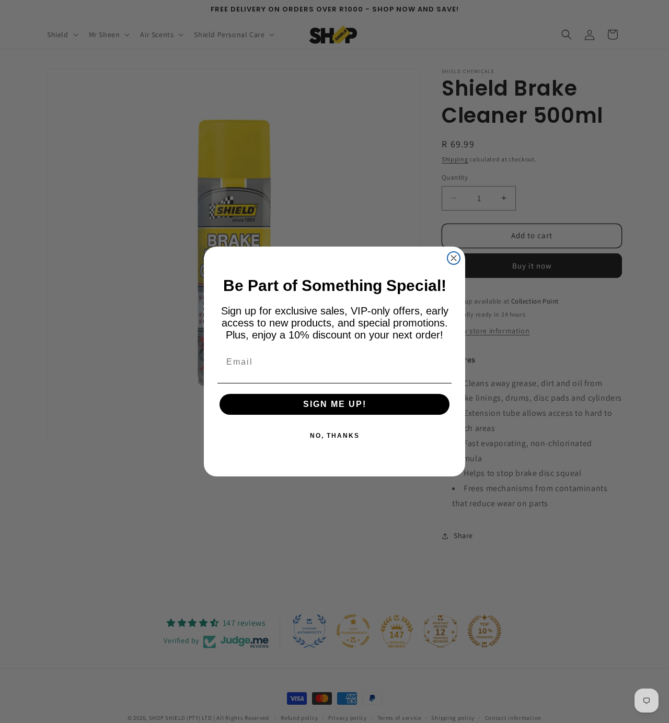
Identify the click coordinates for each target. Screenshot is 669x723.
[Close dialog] (453, 258)
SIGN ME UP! (334, 404)
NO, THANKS (335, 435)
